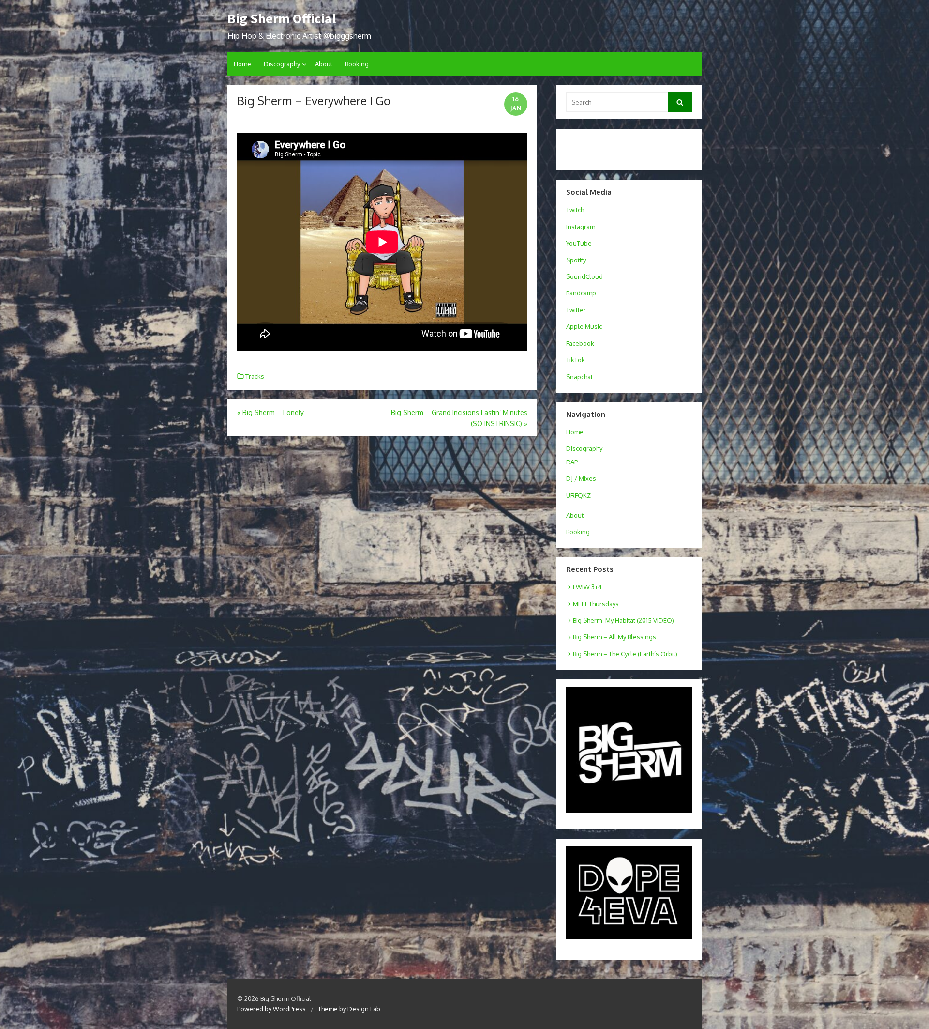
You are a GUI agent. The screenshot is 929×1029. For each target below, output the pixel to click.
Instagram (580, 226)
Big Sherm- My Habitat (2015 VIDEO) (623, 620)
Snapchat (579, 377)
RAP (572, 462)
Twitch (575, 210)
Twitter (576, 310)
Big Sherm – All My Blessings (614, 637)
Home (242, 64)
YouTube (579, 243)
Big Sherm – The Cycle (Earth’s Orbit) (625, 654)
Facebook (580, 343)
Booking (357, 64)
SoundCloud (584, 276)
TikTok (575, 360)
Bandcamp (581, 293)
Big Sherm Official (281, 18)
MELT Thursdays (596, 604)
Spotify (576, 260)
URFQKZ (578, 495)
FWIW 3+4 (587, 587)
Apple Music (584, 326)
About (323, 64)
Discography (282, 64)
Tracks (254, 376)
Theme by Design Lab (349, 1009)
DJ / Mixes (581, 478)
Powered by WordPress (271, 1009)
